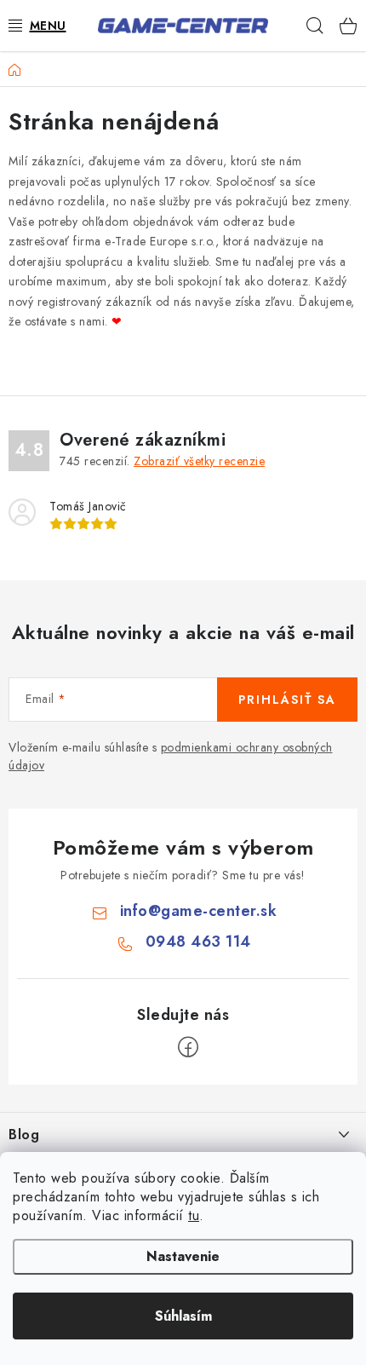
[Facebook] (188, 1047)
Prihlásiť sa (287, 699)
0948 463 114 (198, 941)
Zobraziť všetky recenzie (199, 460)
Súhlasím (183, 1316)
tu (193, 1215)
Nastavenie (183, 1256)
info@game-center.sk (198, 911)
